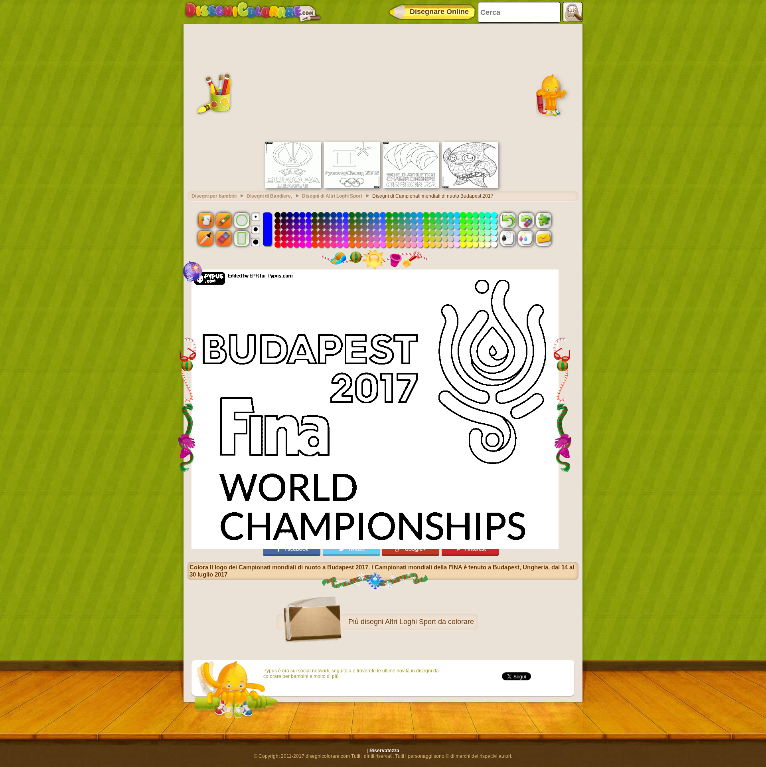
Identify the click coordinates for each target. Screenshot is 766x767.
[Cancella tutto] (526, 220)
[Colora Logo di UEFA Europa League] (293, 186)
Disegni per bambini (214, 196)
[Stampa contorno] (507, 238)
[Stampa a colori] (525, 238)
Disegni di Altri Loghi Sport (332, 196)
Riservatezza (384, 750)
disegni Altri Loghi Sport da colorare (417, 622)
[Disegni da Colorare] (253, 12)
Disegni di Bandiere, (269, 196)
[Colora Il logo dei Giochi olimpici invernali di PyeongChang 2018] (352, 186)
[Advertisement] (383, 82)
